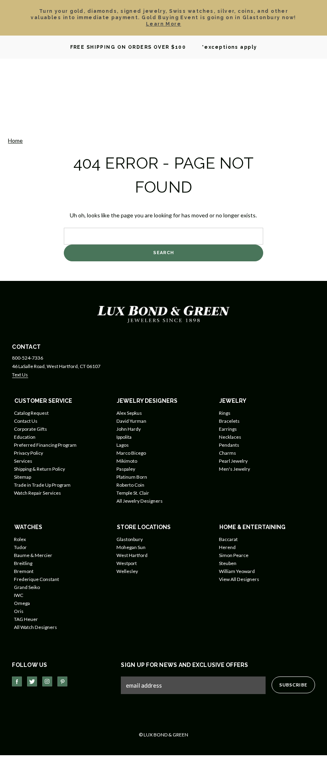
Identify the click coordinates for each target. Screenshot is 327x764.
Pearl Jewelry (233, 461)
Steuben (227, 563)
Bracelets (229, 421)
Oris (19, 611)
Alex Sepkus (129, 413)
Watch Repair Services (37, 493)
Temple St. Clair (132, 493)
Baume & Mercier (33, 555)
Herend (227, 547)
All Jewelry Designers (139, 501)
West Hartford (132, 555)
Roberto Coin (130, 485)
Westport (126, 563)
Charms (227, 453)
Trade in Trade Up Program (42, 485)
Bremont (23, 571)
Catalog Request (31, 413)
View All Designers (239, 579)
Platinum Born (131, 477)
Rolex (20, 539)
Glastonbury (129, 539)
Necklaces (230, 437)
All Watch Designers (35, 627)
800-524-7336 (27, 358)
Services (23, 461)
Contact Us (25, 421)
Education (24, 437)
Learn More (163, 24)
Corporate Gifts (30, 429)
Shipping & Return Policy (39, 469)
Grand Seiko (27, 587)
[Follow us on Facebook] (17, 681)
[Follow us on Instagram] (47, 681)
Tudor (20, 547)
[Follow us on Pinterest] (62, 681)
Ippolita (124, 437)
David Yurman (131, 421)
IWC (18, 595)
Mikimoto (126, 461)
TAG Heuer (26, 619)
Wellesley (127, 571)
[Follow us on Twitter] (32, 681)
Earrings (228, 429)
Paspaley (125, 469)
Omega (22, 603)
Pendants (229, 445)
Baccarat (228, 539)
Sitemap (22, 477)
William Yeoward (237, 571)
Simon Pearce (233, 555)
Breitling (23, 563)
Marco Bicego (131, 453)
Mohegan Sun (131, 547)
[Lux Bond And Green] (163, 313)
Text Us (20, 375)
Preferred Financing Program (45, 445)
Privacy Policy (28, 453)
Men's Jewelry (234, 469)
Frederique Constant (36, 579)
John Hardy (128, 429)
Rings (224, 413)
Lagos (122, 445)
